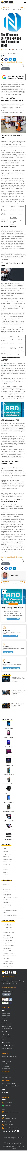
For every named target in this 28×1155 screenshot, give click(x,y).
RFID (4, 56)
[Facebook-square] (18, 1131)
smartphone (8, 381)
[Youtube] (9, 1131)
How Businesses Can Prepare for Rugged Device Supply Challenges (18, 692)
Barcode (11, 604)
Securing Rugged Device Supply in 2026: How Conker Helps (18, 678)
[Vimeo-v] (6, 1131)
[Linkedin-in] (3, 1131)
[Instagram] (15, 1131)
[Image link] (13, 77)
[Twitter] (12, 1131)
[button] (24, 2)
